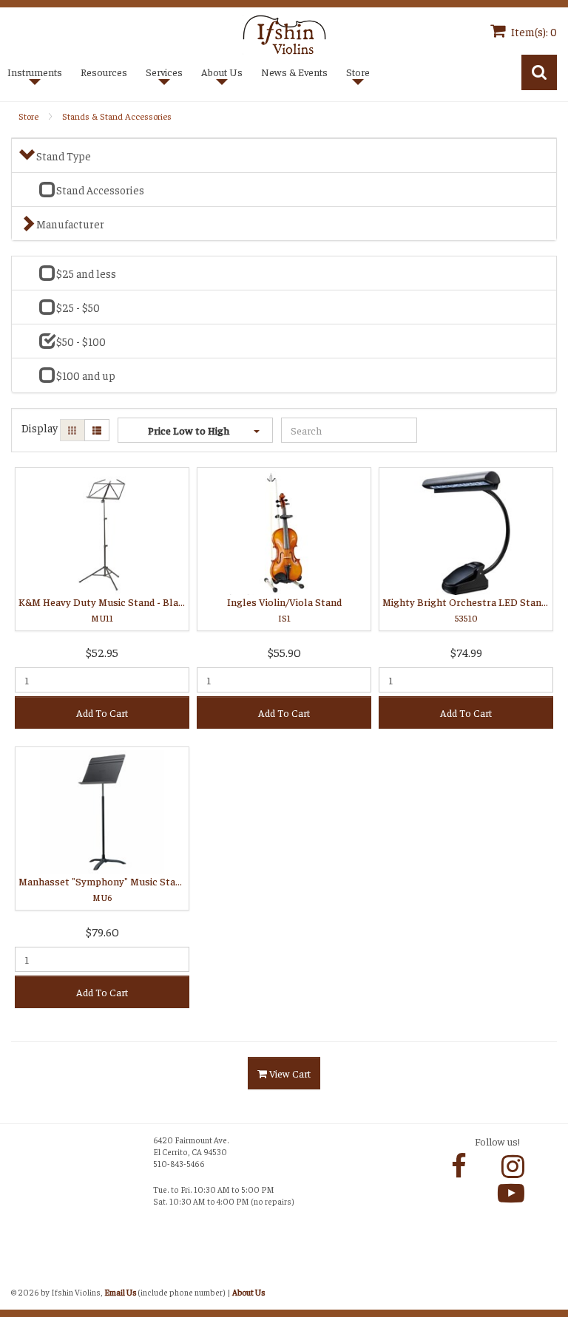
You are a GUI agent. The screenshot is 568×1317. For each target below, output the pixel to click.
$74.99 (466, 651)
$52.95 (102, 651)
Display (39, 428)
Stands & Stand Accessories (117, 116)
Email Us (120, 1292)
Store (28, 116)
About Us (248, 1292)
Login (26, 1274)
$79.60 (102, 931)
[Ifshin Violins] (284, 32)
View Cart (289, 1073)
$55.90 (284, 651)
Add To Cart (102, 712)
